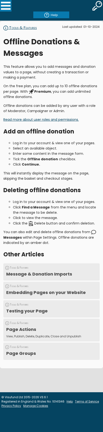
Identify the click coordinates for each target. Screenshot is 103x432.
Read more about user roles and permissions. (41, 119)
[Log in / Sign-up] (97, 6)
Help (54, 15)
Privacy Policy (11, 406)
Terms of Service (87, 401)
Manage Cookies (35, 406)
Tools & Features (22, 27)
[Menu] (5, 6)
